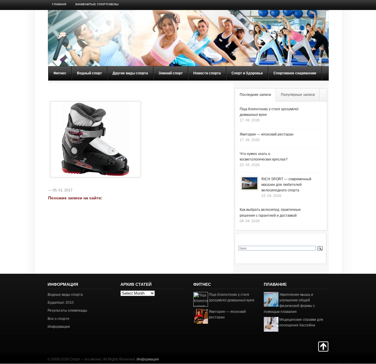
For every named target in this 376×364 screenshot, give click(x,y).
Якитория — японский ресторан (266, 134)
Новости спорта (207, 73)
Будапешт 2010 (61, 302)
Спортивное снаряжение (294, 73)
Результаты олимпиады (67, 310)
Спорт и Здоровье (247, 73)
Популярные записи (298, 95)
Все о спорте (58, 319)
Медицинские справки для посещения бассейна (301, 322)
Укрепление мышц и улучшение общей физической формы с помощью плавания (289, 303)
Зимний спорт (171, 73)
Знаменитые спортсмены (97, 4)
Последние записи (255, 95)
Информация (59, 327)
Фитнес (59, 73)
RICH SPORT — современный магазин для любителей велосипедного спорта (286, 184)
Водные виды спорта (65, 295)
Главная (59, 4)
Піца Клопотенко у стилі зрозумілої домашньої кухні (231, 297)
